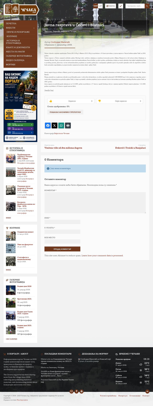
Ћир (96, 6)
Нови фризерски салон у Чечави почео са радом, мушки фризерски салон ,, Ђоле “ (56, 374)
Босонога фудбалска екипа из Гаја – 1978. (26, 204)
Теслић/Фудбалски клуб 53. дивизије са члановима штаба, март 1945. (26, 171)
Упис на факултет (25, 244)
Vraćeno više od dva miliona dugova (63, 148)
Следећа (142, 145)
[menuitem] (20, 24)
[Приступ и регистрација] (120, 6)
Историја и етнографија (26, 163)
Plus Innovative (22, 400)
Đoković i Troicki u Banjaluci (130, 148)
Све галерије (11, 339)
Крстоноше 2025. (24, 299)
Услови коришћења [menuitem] (108, 396)
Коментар (50, 190)
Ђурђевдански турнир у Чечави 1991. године (24, 157)
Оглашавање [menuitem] (134, 396)
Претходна (49, 145)
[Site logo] (21, 10)
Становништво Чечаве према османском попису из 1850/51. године (56, 361)
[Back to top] (147, 391)
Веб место (49, 237)
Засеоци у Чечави (56, 367)
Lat (100, 6)
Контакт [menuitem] (145, 396)
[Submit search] (147, 6)
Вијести (56, 31)
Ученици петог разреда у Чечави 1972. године (25, 188)
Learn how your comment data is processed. (102, 256)
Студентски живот (25, 232)
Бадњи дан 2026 (24, 286)
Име (47, 218)
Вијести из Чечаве (68, 31)
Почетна (48, 31)
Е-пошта (49, 228)
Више (8, 218)
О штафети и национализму (24, 258)
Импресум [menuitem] (122, 396)
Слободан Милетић (60, 42)
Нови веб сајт (105, 359)
